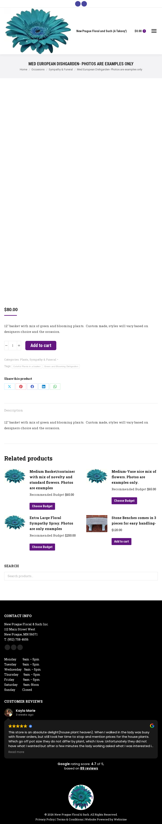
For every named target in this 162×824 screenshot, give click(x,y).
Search (153, 576)
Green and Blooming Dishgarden (61, 366)
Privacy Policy (45, 819)
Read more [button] (16, 752)
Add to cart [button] (121, 541)
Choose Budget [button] (42, 506)
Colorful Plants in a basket (26, 366)
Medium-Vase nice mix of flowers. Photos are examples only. (134, 477)
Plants (24, 359)
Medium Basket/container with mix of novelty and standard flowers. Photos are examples (52, 479)
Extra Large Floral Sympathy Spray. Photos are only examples (51, 523)
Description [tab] (13, 410)
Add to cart (40, 345)
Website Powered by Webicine (106, 819)
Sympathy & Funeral (43, 359)
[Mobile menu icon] (154, 31)
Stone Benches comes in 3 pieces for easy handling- (134, 520)
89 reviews (89, 768)
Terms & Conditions (70, 819)
